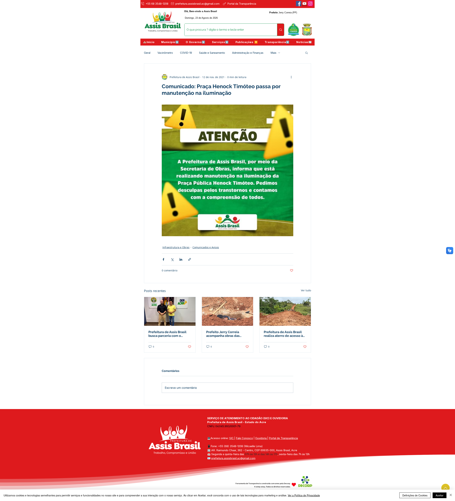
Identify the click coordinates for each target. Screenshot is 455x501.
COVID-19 (186, 52)
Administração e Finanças (247, 52)
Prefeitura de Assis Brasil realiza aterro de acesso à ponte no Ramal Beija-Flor (284, 334)
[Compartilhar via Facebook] (163, 259)
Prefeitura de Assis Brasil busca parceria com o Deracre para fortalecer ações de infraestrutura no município (168, 334)
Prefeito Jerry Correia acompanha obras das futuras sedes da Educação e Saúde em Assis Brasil (227, 334)
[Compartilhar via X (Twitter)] (172, 259)
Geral (147, 52)
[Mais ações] (291, 77)
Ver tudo (306, 290)
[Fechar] (451, 495)
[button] (170, 42)
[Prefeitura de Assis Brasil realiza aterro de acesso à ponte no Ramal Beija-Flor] (285, 311)
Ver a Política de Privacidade (304, 495)
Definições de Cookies (414, 495)
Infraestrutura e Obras (175, 247)
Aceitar (439, 495)
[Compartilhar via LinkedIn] (181, 259)
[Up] (445, 488)
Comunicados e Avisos (205, 247)
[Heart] (293, 484)
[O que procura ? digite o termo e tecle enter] (280, 30)
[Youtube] (304, 3)
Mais (273, 52)
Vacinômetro (165, 52)
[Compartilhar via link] (189, 259)
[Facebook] (298, 3)
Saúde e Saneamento (212, 52)
